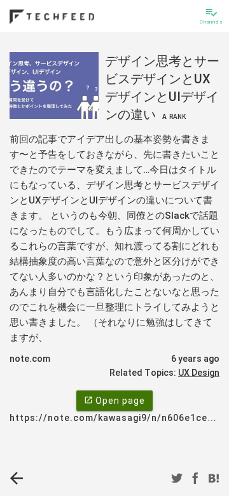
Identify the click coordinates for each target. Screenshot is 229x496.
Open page (114, 401)
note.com (30, 359)
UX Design (198, 373)
